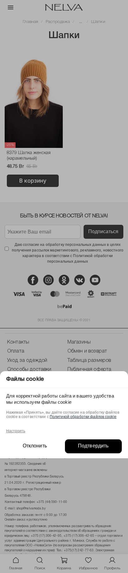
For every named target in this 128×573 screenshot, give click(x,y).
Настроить (15, 431)
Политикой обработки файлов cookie (83, 417)
